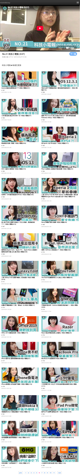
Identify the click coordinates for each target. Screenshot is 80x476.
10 (50, 473)
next (59, 473)
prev (20, 473)
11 (54, 473)
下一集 (73, 53)
